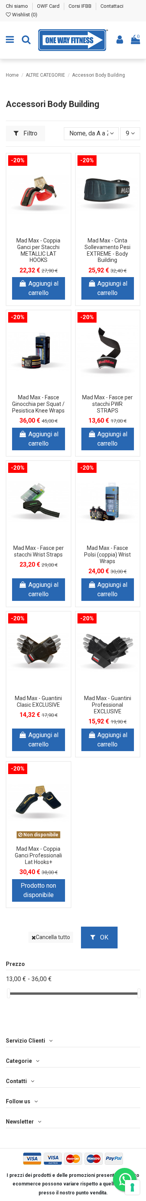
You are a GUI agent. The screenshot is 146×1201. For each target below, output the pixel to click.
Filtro (29, 133)
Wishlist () (24, 15)
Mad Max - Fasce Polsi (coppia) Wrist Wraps (107, 554)
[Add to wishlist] (32, 224)
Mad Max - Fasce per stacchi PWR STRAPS (107, 404)
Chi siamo (17, 6)
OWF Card (49, 6)
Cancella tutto (53, 937)
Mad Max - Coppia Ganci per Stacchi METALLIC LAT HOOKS (38, 250)
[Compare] (45, 224)
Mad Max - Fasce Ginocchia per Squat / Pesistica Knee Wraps (38, 404)
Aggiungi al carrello (43, 288)
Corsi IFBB (81, 6)
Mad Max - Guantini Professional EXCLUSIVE (107, 705)
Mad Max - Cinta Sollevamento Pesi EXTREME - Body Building (107, 250)
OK (103, 937)
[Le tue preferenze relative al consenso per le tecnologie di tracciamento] (132, 1187)
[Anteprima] (38, 236)
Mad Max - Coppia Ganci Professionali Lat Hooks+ (38, 855)
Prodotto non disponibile (38, 890)
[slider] (8, 993)
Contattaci (111, 6)
